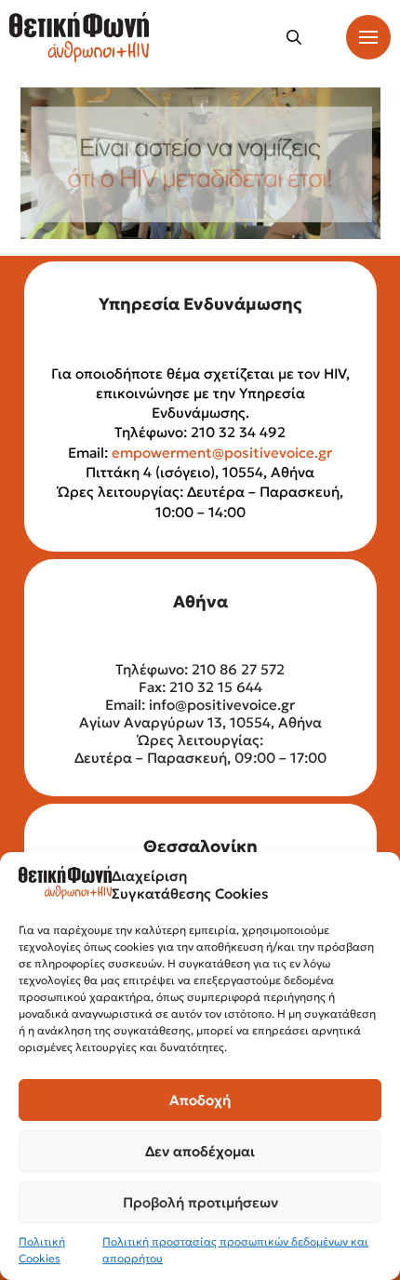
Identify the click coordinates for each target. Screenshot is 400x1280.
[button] (294, 37)
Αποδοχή (200, 1100)
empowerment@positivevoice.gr (222, 452)
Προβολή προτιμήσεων (200, 1202)
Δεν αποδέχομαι (200, 1151)
